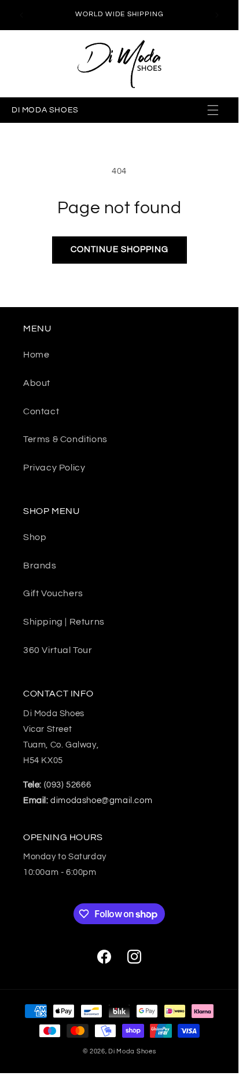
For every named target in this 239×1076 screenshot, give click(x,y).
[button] (214, 110)
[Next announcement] (217, 15)
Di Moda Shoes (132, 1051)
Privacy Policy (54, 467)
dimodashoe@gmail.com (87, 800)
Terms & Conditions (65, 439)
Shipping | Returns (64, 621)
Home (36, 354)
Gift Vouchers (53, 593)
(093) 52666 (57, 784)
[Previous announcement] (21, 15)
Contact (41, 411)
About (36, 383)
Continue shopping (119, 249)
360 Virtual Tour (58, 650)
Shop (34, 537)
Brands (40, 565)
